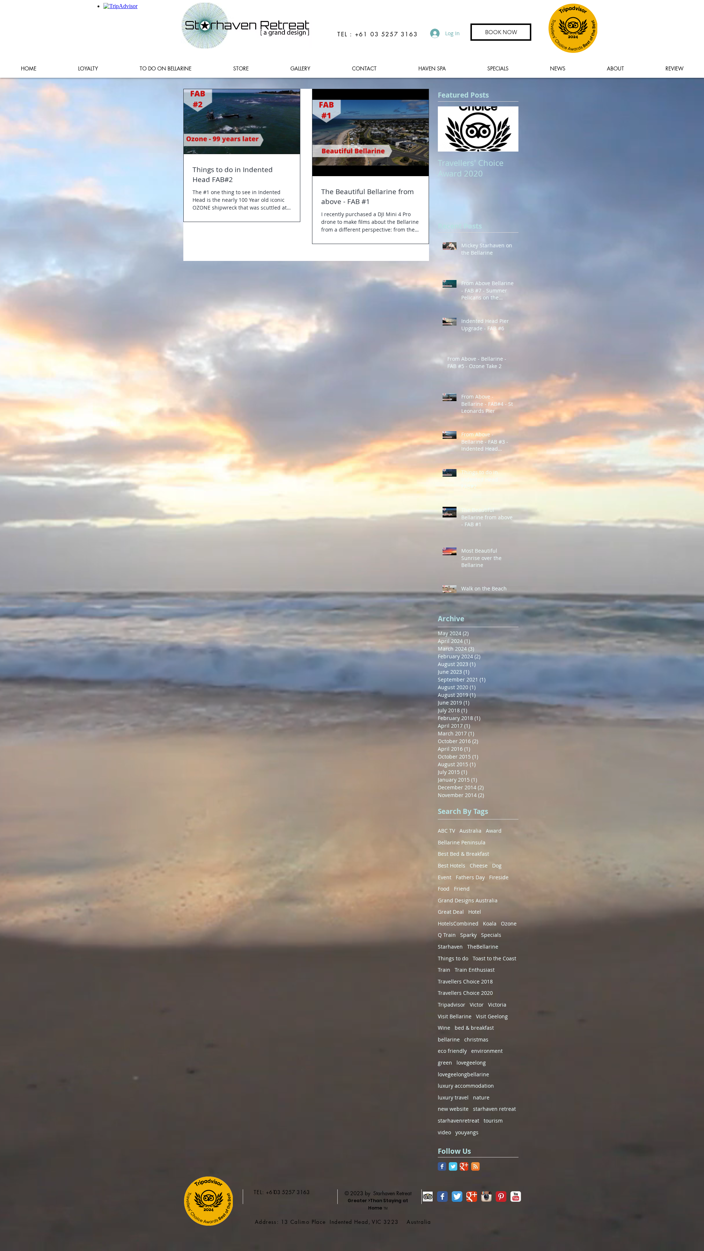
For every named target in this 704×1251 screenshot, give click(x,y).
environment (487, 1050)
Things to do (453, 958)
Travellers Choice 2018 (465, 981)
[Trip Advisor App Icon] (427, 1196)
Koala (489, 923)
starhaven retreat (494, 1108)
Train (444, 969)
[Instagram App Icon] (486, 1196)
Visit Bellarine (455, 1016)
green (445, 1062)
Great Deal (451, 911)
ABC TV (446, 830)
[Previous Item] (449, 129)
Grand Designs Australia (468, 900)
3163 (303, 1192)
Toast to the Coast (494, 958)
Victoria (497, 1004)
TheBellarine (482, 946)
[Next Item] (506, 129)
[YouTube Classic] (515, 1196)
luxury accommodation (466, 1085)
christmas (476, 1039)
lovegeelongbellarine (463, 1074)
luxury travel (453, 1097)
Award (494, 830)
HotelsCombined (458, 923)
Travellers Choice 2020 (465, 992)
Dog (497, 865)
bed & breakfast (474, 1027)
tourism (493, 1120)
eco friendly (452, 1050)
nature (481, 1097)
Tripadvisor (451, 1004)
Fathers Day (470, 877)
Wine (444, 1027)
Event (444, 877)
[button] (165, 68)
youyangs (466, 1132)
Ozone (509, 923)
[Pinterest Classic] (501, 1196)
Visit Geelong (492, 1016)
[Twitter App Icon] (457, 1196)
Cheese (479, 865)
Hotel (474, 911)
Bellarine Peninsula (461, 842)
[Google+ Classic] (464, 1166)
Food (444, 888)
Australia (470, 830)
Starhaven (450, 946)
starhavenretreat (458, 1120)
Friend (462, 888)
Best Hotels (451, 865)
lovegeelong (471, 1062)
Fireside (499, 877)
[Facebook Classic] (442, 1166)
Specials (491, 934)
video (444, 1132)
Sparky (468, 934)
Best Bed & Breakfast (463, 853)
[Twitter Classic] (453, 1166)
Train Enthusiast (475, 969)
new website (453, 1108)
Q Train (447, 934)
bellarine (449, 1039)
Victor (477, 1004)
